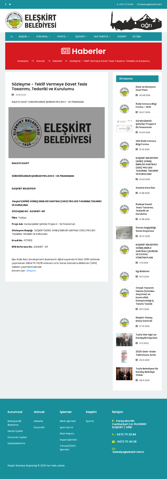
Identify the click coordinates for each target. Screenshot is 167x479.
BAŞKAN (23, 36)
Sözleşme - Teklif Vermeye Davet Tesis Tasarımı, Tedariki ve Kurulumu (110, 61)
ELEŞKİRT (122, 36)
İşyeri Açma (66, 427)
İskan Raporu (67, 433)
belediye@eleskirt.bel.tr (128, 452)
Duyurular (39, 427)
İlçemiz (90, 421)
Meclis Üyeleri (15, 431)
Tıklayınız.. (31, 270)
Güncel (40, 61)
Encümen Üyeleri (17, 437)
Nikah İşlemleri (68, 421)
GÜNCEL (61, 36)
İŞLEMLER (80, 36)
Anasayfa (23, 61)
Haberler (57, 61)
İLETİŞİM (137, 36)
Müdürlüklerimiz (16, 443)
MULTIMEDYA (101, 36)
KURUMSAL (42, 36)
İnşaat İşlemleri (68, 439)
